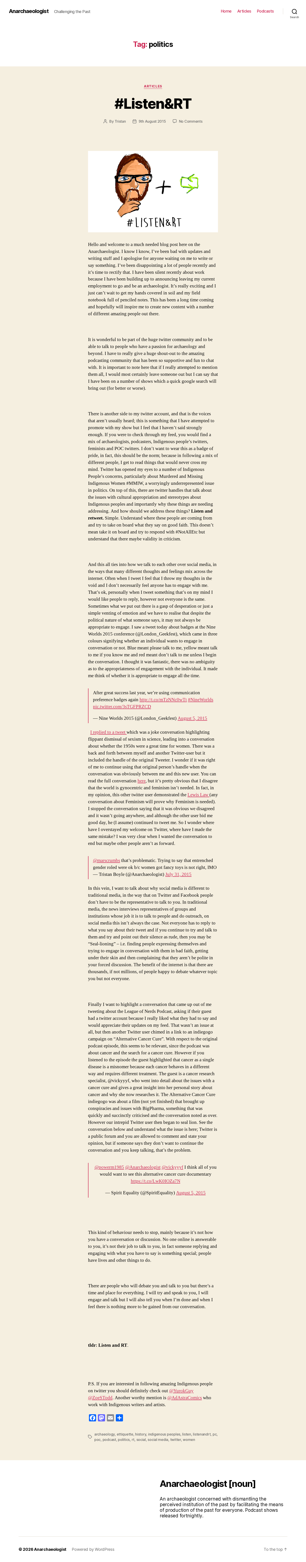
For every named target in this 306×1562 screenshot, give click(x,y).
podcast (109, 1439)
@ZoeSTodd (100, 1398)
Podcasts (265, 11)
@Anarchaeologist (143, 1167)
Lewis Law (198, 795)
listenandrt (202, 1434)
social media (158, 1439)
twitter (175, 1439)
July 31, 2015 (178, 874)
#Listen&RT (152, 103)
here (142, 781)
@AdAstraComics (184, 1398)
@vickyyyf (172, 1167)
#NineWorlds (200, 700)
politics (124, 1439)
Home (226, 11)
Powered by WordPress (93, 1549)
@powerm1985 (109, 1167)
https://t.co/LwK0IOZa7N (155, 1181)
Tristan (120, 121)
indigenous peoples (164, 1434)
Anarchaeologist (29, 11)
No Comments (191, 121)
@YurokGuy (181, 1391)
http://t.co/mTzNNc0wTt (163, 700)
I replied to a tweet (108, 732)
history (140, 1434)
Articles (244, 11)
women (189, 1439)
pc (215, 1434)
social (141, 1439)
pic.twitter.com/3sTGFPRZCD (122, 707)
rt (133, 1439)
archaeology (104, 1434)
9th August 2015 (152, 121)
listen (186, 1434)
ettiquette (125, 1434)
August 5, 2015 (192, 718)
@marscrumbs (106, 860)
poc (97, 1439)
